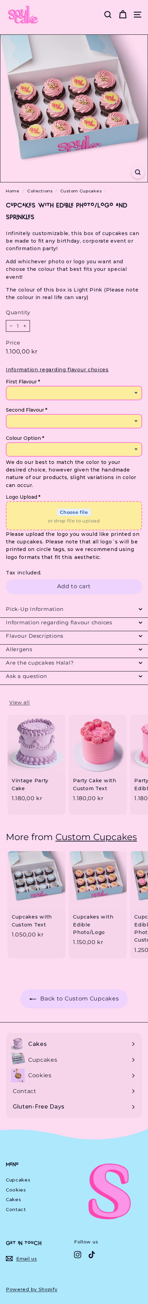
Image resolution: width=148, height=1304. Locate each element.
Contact (16, 1209)
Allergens (19, 649)
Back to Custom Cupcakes (79, 998)
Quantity (18, 312)
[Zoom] (137, 172)
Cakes (13, 1199)
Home (13, 190)
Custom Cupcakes (81, 190)
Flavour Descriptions (34, 636)
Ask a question (26, 676)
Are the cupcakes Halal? (40, 662)
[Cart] (123, 14)
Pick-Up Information (34, 609)
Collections (40, 190)
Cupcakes (18, 1180)
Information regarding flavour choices (59, 622)
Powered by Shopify (31, 1289)
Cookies (16, 1189)
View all (19, 702)
